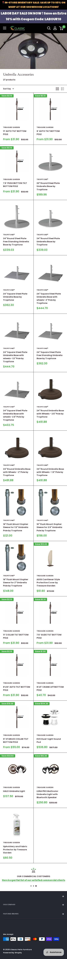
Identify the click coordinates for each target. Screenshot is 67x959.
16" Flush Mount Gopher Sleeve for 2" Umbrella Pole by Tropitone (15, 582)
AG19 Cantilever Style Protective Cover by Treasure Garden (48, 582)
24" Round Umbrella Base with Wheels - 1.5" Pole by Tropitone (50, 472)
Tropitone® (42, 179)
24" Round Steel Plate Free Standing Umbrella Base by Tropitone (16, 241)
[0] (61, 28)
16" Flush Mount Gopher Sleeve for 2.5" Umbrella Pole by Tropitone (49, 527)
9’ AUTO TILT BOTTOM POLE (48, 133)
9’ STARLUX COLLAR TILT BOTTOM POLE (15, 740)
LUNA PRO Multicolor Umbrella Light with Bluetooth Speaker (47, 794)
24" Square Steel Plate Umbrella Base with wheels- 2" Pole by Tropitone (49, 298)
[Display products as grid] (57, 88)
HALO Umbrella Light (14, 791)
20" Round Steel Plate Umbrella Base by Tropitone (48, 186)
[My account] (55, 28)
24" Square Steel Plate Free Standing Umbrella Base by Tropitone (49, 355)
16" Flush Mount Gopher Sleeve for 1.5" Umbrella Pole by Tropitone (15, 527)
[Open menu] (4, 28)
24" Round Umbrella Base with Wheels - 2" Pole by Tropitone (16, 472)
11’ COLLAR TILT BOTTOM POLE (16, 636)
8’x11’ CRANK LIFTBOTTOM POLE (50, 688)
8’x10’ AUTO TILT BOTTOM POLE (16, 688)
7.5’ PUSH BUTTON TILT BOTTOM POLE (15, 185)
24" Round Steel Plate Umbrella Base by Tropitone (48, 241)
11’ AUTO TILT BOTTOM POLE (14, 133)
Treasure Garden (11, 127)
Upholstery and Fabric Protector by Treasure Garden (15, 849)
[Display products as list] (62, 88)
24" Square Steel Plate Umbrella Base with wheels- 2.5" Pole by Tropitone (15, 415)
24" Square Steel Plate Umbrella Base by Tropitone (15, 296)
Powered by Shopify (12, 952)
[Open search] (49, 28)
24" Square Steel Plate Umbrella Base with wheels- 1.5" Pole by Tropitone (15, 357)
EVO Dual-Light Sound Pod (49, 740)
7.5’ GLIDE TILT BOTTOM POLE (49, 636)
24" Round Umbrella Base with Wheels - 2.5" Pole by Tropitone (50, 413)
